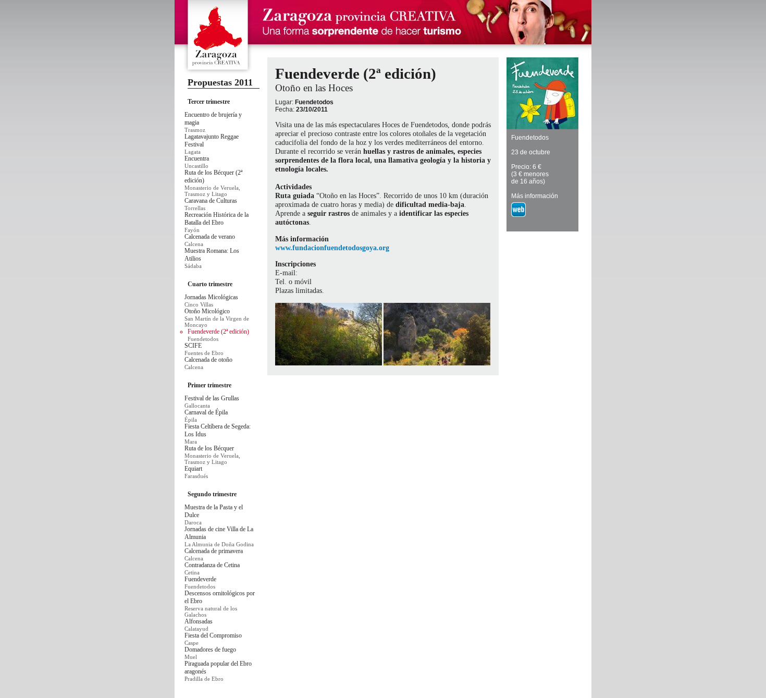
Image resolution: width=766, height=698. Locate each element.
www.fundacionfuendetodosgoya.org (332, 247)
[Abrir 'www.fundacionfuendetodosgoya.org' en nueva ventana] (519, 217)
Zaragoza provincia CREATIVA (217, 37)
